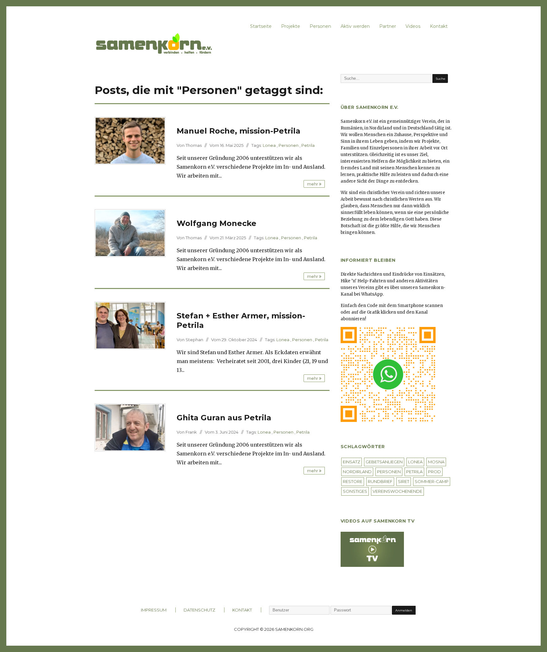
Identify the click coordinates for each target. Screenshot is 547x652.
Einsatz (351, 461)
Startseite (261, 26)
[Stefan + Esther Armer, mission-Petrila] (130, 325)
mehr (313, 183)
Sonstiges (355, 491)
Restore (352, 481)
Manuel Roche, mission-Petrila (238, 130)
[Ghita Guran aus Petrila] (130, 427)
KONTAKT (242, 609)
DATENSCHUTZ (199, 609)
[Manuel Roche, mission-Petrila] (130, 140)
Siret (403, 481)
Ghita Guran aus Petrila (224, 417)
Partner (387, 26)
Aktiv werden (355, 26)
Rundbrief (380, 481)
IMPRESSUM (154, 609)
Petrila (308, 145)
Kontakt (439, 26)
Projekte (290, 26)
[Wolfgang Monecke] (130, 232)
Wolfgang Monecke (216, 223)
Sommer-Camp (432, 481)
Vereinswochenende (397, 491)
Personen (320, 26)
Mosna (436, 461)
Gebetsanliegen (384, 461)
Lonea (269, 145)
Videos (413, 26)
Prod (434, 471)
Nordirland (357, 471)
